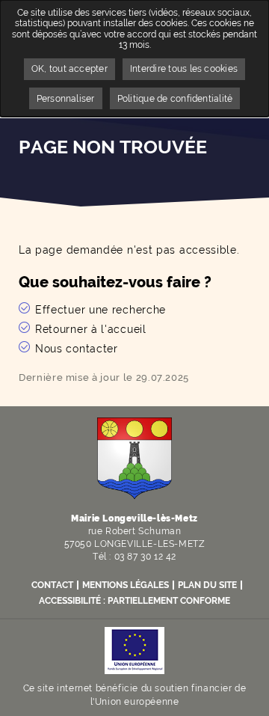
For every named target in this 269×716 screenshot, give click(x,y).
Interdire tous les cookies (184, 69)
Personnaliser (66, 99)
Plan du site (207, 585)
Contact (52, 585)
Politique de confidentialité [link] (175, 99)
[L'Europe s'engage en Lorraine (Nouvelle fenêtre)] (134, 649)
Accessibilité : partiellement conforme (134, 601)
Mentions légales (125, 585)
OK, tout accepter (69, 69)
